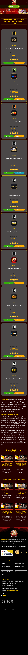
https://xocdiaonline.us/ (12, 590)
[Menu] (2, 2)
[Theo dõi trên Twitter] (5, 601)
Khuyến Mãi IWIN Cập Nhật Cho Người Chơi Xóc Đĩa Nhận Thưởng (7, 464)
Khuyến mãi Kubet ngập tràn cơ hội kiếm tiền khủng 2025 (21, 464)
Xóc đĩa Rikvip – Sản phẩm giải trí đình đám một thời (7, 512)
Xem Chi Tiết (19, 62)
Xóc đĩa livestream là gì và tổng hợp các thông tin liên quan (21, 492)
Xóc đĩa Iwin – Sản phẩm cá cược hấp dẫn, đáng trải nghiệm (21, 512)
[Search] (26, 2)
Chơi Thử (19, 172)
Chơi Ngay (8, 62)
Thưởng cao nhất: (14, 52)
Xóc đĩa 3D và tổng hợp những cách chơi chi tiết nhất (7, 492)
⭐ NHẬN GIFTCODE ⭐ (14, 6)
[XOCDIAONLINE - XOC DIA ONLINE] (14, 2)
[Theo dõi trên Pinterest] (7, 601)
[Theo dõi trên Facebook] (2, 601)
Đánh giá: (14, 57)
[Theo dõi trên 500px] (12, 601)
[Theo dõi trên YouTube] (9, 601)
